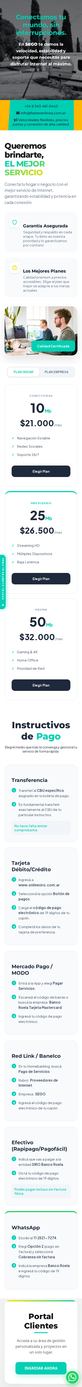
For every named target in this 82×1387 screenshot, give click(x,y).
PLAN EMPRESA (56, 372)
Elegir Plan (41, 471)
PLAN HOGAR (23, 372)
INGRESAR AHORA (41, 1366)
